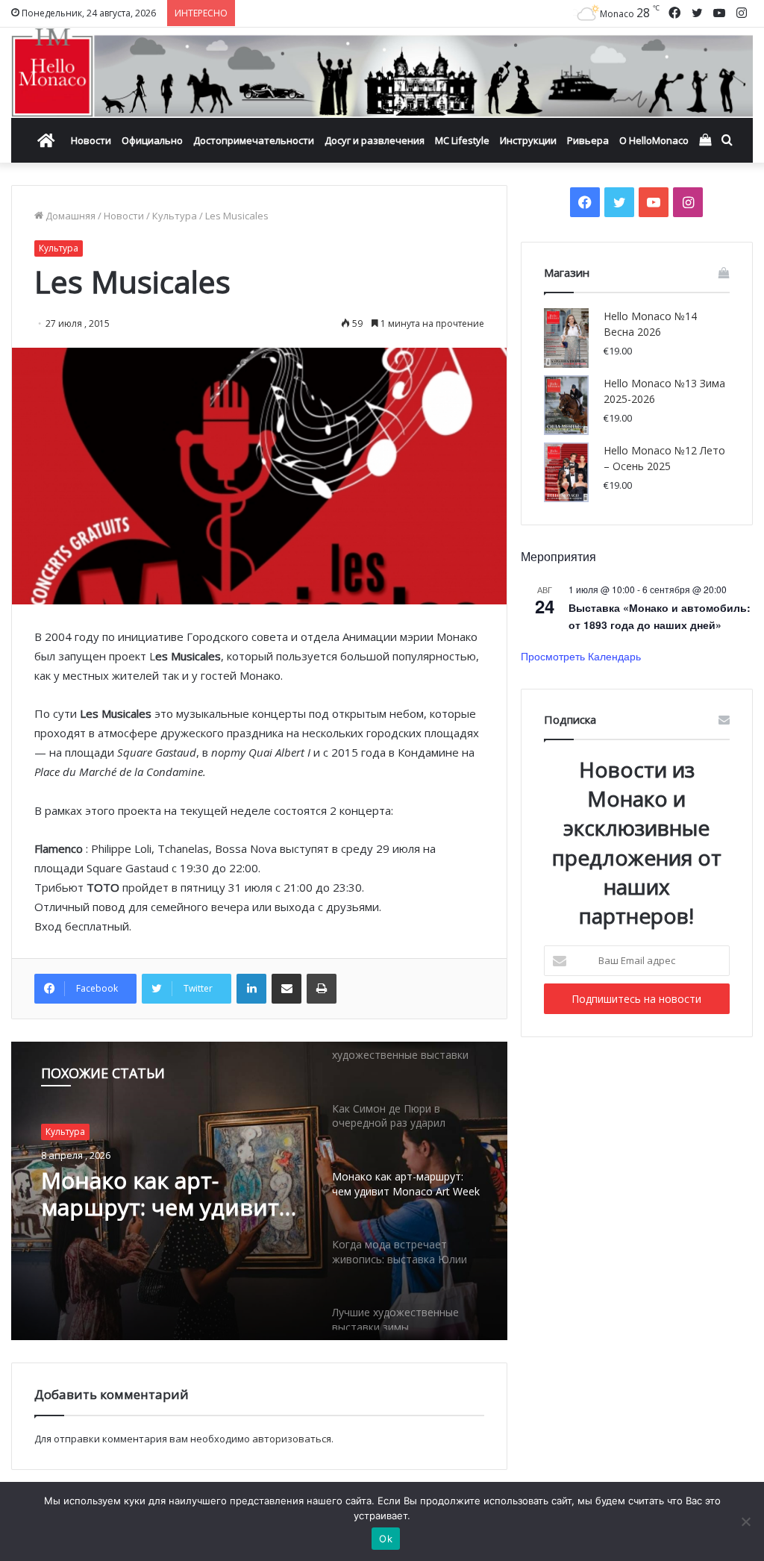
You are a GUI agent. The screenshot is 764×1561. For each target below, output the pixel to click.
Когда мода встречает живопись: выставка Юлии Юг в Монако (162, 1194)
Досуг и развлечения (375, 140)
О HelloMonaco (654, 140)
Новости (91, 140)
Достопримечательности (253, 140)
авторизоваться (291, 1438)
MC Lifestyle (462, 140)
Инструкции (528, 140)
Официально (152, 140)
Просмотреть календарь (581, 655)
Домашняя (69, 215)
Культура (174, 215)
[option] (259, 1191)
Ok (385, 1539)
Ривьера (588, 140)
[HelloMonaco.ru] (382, 72)
